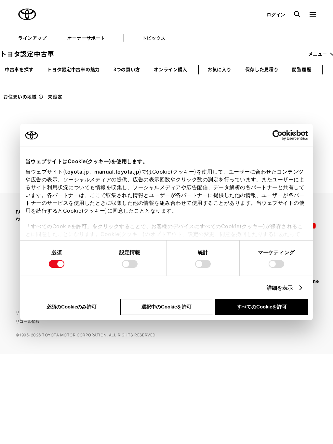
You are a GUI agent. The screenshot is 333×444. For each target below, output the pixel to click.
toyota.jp (77, 171)
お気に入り (219, 69)
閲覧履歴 (301, 69)
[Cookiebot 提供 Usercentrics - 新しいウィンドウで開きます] (279, 135)
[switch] (130, 264)
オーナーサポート (86, 38)
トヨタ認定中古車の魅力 (73, 69)
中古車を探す (19, 69)
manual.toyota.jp (116, 171)
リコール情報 (28, 321)
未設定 (55, 96)
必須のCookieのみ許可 (72, 306)
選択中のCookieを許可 (166, 306)
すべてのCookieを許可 (262, 306)
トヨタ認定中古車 (27, 54)
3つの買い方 (126, 69)
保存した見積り (262, 69)
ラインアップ (32, 38)
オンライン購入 (170, 69)
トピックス (154, 38)
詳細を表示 (280, 287)
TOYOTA (27, 14)
